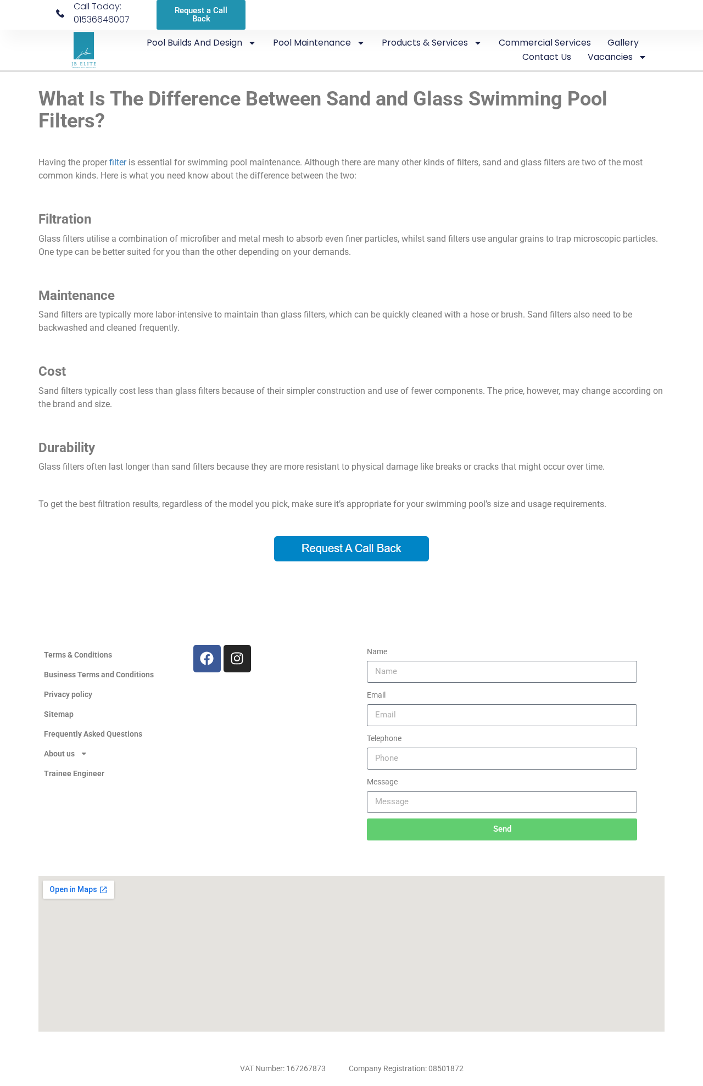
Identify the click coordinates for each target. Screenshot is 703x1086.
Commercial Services (545, 42)
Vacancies (610, 57)
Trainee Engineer (74, 773)
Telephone (384, 738)
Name (377, 651)
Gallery (623, 42)
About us (59, 753)
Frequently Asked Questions (93, 733)
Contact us (546, 57)
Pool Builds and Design (194, 42)
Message (382, 781)
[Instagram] (237, 658)
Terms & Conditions (78, 654)
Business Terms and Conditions (99, 674)
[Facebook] (207, 658)
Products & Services (425, 42)
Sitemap (59, 714)
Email (376, 694)
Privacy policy (68, 694)
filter (117, 162)
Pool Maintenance (312, 42)
